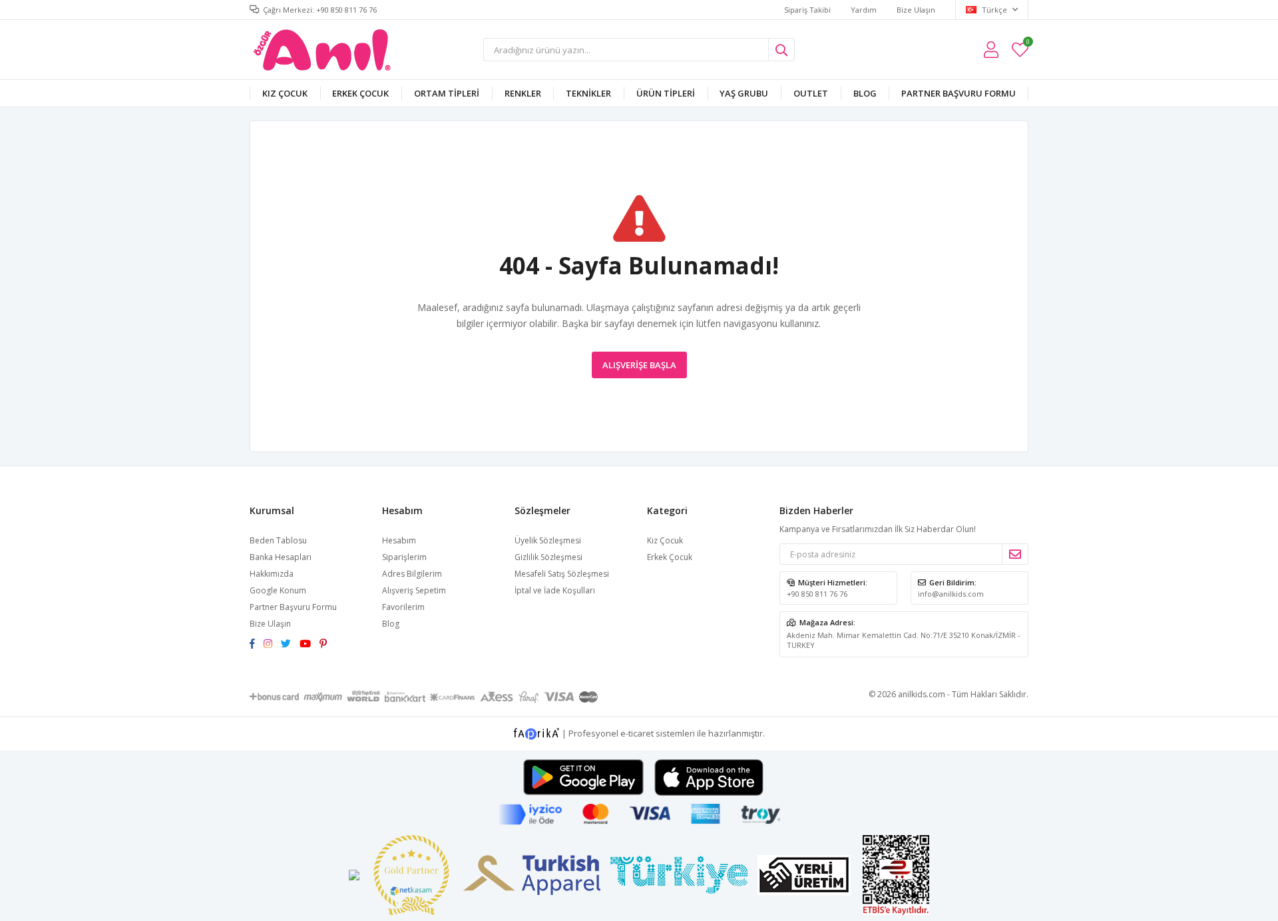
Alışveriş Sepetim (414, 590)
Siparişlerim (404, 557)
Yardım (864, 10)
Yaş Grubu (744, 93)
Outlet (810, 93)
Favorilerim (1027, 43)
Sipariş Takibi (807, 10)
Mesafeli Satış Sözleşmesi (562, 573)
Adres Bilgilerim (412, 573)
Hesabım (399, 540)
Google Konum (278, 590)
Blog (865, 93)
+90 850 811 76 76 (817, 594)
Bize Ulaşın (916, 10)
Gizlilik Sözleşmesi (548, 557)
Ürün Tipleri (665, 93)
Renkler (523, 93)
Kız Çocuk (285, 93)
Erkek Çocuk (360, 93)
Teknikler (588, 93)
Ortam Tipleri (446, 93)
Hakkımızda (272, 573)
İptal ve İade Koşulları (555, 590)
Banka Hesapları (281, 557)
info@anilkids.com (951, 594)
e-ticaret (637, 733)
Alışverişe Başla (639, 365)
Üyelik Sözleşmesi (548, 540)
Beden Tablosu (278, 540)
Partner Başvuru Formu (958, 93)
